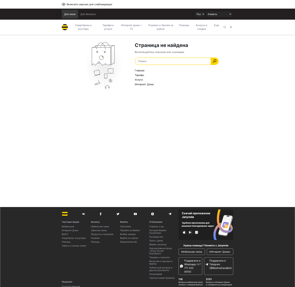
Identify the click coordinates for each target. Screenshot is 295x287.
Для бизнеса (88, 14)
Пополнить (125, 226)
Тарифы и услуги (108, 27)
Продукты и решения (102, 234)
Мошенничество (128, 241)
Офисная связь (99, 230)
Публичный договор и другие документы (160, 268)
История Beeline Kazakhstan (157, 231)
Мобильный (68, 226)
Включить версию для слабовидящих (89, 4)
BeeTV (65, 234)
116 (181, 279)
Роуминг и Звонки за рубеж (160, 27)
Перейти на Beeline (130, 230)
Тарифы (139, 75)
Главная (139, 70)
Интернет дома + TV (131, 27)
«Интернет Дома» (220, 251)
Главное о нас (156, 226)
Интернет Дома (144, 84)
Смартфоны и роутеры (83, 27)
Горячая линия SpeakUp (162, 278)
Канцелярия (155, 274)
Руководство (156, 236)
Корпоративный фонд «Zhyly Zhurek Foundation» (160, 251)
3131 (209, 279)
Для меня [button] (70, 14)
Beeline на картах (129, 238)
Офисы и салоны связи (74, 245)
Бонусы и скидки (201, 27)
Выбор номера (128, 234)
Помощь (184, 25)
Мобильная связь (100, 226)
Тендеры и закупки (159, 257)
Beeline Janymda (158, 244)
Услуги (139, 79)
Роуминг (95, 238)
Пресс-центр (156, 240)
